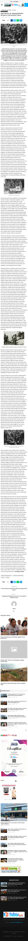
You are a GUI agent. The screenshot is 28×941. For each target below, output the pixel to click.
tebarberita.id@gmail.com (17, 922)
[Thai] (16, 735)
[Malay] (13, 735)
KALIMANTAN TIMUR (4, 11)
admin (3, 17)
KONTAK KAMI (20, 936)
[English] (6, 735)
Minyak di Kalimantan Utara (6, 575)
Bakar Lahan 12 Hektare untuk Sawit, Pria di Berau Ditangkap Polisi (17, 702)
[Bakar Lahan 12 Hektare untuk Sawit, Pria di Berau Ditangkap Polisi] (4, 703)
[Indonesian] (9, 735)
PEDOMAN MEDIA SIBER (8, 936)
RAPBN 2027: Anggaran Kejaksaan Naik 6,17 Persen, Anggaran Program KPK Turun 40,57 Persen (17, 724)
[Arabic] (2, 735)
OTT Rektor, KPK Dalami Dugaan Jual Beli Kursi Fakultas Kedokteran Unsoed (17, 709)
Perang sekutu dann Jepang (18, 575)
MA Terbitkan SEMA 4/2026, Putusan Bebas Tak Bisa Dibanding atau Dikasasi (17, 716)
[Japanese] (11, 735)
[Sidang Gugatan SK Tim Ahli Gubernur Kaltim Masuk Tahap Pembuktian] (4, 696)
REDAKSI (15, 936)
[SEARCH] (25, 730)
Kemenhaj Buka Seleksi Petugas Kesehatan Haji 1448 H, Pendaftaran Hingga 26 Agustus (16, 860)
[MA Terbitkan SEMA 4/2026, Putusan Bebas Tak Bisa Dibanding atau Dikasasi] (4, 717)
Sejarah (2, 577)
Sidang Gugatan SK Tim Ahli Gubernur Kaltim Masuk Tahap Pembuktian (16, 695)
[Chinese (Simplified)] (4, 735)
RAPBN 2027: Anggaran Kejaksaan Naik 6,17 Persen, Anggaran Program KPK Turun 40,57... (17, 852)
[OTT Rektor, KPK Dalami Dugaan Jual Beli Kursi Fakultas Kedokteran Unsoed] (4, 710)
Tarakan (7, 577)
